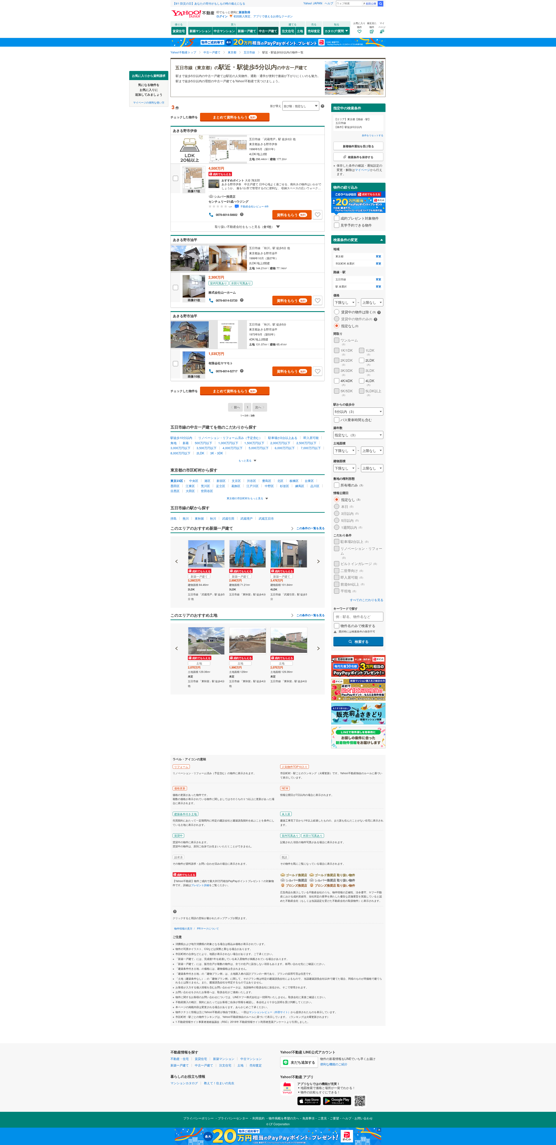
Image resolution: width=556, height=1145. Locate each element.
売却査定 (314, 31)
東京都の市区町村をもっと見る (245, 498)
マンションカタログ (184, 1083)
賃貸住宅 (179, 31)
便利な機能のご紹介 (334, 1064)
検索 (380, 4)
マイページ (362, 170)
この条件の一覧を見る (310, 528)
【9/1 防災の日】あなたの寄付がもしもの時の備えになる (209, 3)
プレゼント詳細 (200, 885)
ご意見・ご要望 (328, 1118)
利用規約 (258, 1118)
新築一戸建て (247, 31)
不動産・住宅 (179, 1058)
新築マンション (200, 31)
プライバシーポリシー (198, 1118)
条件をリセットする (372, 135)
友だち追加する (303, 1062)
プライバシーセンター (233, 1118)
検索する (362, 641)
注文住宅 (288, 31)
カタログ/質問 (334, 31)
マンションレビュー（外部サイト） (270, 1012)
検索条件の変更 (345, 239)
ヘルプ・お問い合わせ (357, 1118)
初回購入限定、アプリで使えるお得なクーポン (263, 16)
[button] (177, 546)
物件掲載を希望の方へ (284, 1118)
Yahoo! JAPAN (312, 3)
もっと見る (245, 460)
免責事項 (308, 1118)
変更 (378, 256)
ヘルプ (329, 3)
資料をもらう (291, 214)
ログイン (222, 16)
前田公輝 (371, 3)
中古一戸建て (268, 31)
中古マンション (224, 31)
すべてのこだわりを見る (366, 600)
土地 (300, 31)
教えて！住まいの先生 (219, 1083)
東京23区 (176, 480)
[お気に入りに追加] (317, 215)
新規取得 (244, 12)
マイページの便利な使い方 (148, 102)
